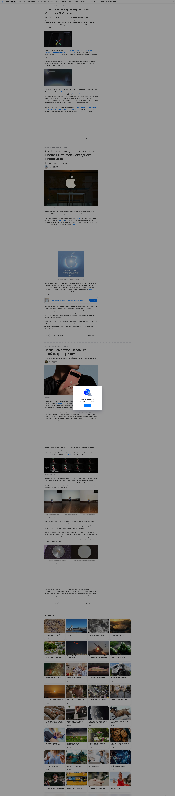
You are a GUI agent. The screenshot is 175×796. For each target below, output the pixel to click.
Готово (87, 405)
